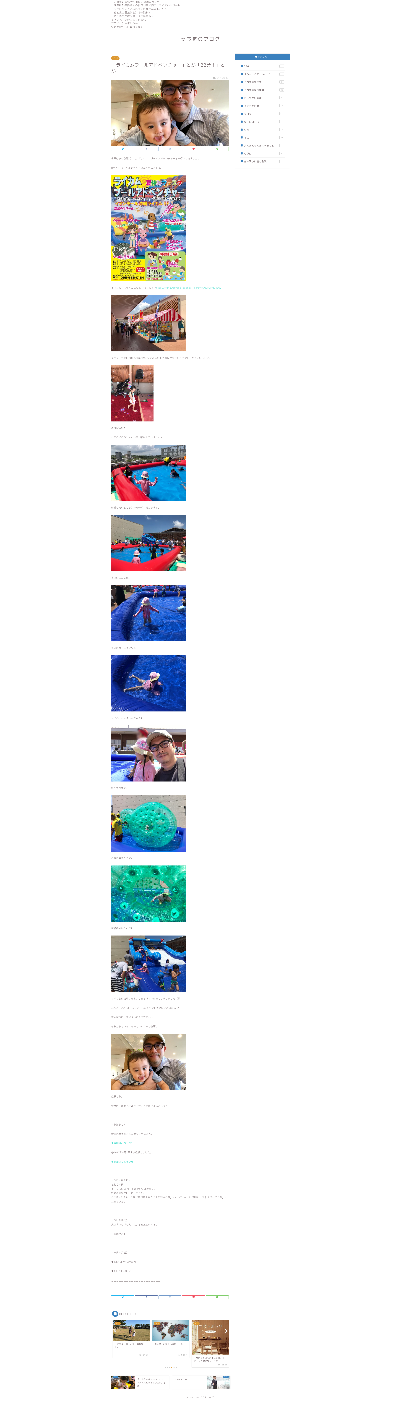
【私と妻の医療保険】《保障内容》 (132, 16)
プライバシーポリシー (124, 23)
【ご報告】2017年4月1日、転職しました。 (136, 1)
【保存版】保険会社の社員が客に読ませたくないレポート (145, 5)
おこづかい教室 (263, 98)
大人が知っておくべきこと (263, 145)
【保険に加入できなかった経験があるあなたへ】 (140, 8)
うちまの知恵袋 (263, 82)
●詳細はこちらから (122, 1143)
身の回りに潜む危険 (263, 161)
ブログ (115, 58)
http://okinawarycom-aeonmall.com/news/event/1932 (188, 287)
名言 (263, 137)
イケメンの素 (263, 106)
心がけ (263, 153)
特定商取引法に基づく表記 (127, 27)
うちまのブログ (200, 39)
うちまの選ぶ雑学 (263, 90)
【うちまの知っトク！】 (263, 74)
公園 (263, 129)
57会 (263, 66)
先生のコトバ (264, 121)
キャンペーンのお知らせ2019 (128, 19)
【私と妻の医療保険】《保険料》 (131, 12)
